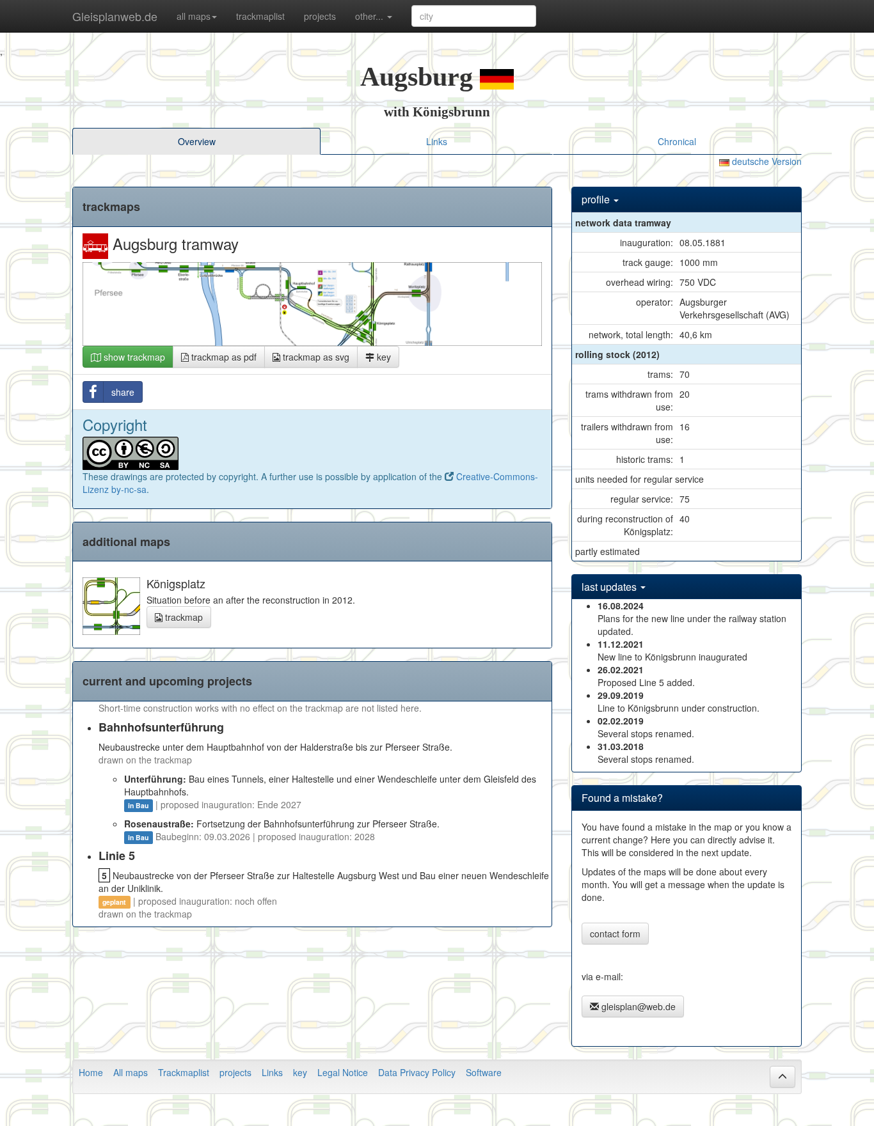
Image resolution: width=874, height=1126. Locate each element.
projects (320, 16)
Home (91, 1072)
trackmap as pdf (223, 356)
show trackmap (133, 356)
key (382, 356)
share (122, 392)
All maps (130, 1072)
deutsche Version (765, 161)
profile (597, 199)
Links (436, 141)
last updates (610, 586)
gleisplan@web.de (637, 1006)
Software (484, 1072)
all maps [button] (194, 16)
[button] (782, 1077)
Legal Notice (342, 1072)
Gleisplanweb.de (114, 16)
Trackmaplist (183, 1072)
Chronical (677, 141)
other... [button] (370, 16)
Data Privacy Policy (417, 1072)
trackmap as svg (314, 356)
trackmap (183, 617)
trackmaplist (260, 16)
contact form (615, 933)
